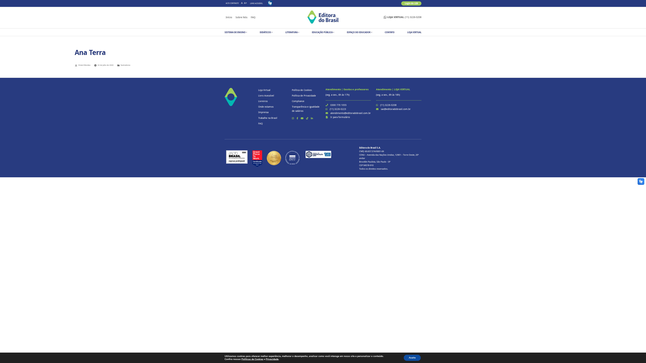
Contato (389, 32)
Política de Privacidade (304, 95)
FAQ (253, 17)
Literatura (291, 32)
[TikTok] (307, 118)
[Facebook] (298, 118)
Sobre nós (241, 17)
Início (229, 17)
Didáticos (265, 32)
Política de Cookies (302, 90)
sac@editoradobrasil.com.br (396, 109)
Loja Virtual (414, 32)
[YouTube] (302, 118)
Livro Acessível (256, 3)
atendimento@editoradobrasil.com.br (350, 113)
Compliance (298, 101)
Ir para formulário (340, 117)
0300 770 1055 (338, 105)
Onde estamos (266, 106)
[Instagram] (293, 118)
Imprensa (263, 112)
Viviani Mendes (84, 65)
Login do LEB (411, 3)
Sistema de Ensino (235, 32)
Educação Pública (322, 32)
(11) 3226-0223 (338, 109)
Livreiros (263, 101)
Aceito (412, 357)
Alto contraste (232, 3)
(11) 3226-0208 (404, 17)
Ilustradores (125, 65)
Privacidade (272, 359)
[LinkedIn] (312, 118)
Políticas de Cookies (252, 359)
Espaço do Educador (358, 32)
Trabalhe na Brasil (267, 117)
